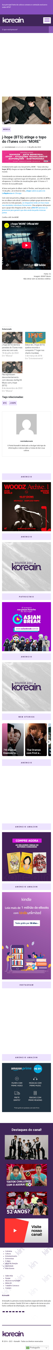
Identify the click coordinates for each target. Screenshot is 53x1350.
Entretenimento (11, 1256)
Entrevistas (9, 1259)
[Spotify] (43, 12)
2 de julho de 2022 (34, 147)
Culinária (8, 1251)
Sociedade (9, 1266)
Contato (8, 1288)
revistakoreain (10, 147)
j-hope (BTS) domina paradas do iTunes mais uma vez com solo (12, 347)
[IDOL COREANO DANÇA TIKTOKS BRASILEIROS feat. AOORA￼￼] (26, 1175)
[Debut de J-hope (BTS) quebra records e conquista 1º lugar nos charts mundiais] (35, 338)
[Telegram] (49, 12)
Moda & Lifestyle (11, 1264)
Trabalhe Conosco (12, 1286)
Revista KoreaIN (13, 20)
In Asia (7, 1261)
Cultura (8, 1254)
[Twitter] (36, 12)
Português (34, 1347)
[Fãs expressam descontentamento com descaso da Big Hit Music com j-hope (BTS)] (12, 367)
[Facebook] (30, 12)
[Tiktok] (46, 12)
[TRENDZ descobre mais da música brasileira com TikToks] (26, 1147)
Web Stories (9, 1268)
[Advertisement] (26, 61)
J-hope (13, 403)
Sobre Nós (9, 1276)
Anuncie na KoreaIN (12, 1281)
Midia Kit (8, 1283)
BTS (4, 403)
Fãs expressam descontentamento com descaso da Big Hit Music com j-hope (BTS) (12, 380)
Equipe (7, 1278)
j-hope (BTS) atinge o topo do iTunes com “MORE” (24, 139)
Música (6, 129)
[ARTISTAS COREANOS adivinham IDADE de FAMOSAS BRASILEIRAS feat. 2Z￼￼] (26, 1203)
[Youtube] (39, 12)
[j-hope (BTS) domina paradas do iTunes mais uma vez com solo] (12, 338)
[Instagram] (33, 12)
